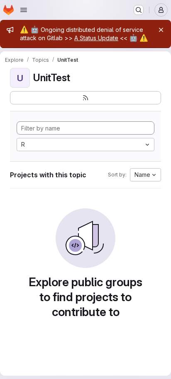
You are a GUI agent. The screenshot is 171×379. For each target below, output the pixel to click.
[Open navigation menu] (23, 10)
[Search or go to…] (139, 10)
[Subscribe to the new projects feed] (85, 97)
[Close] (161, 30)
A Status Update (96, 37)
